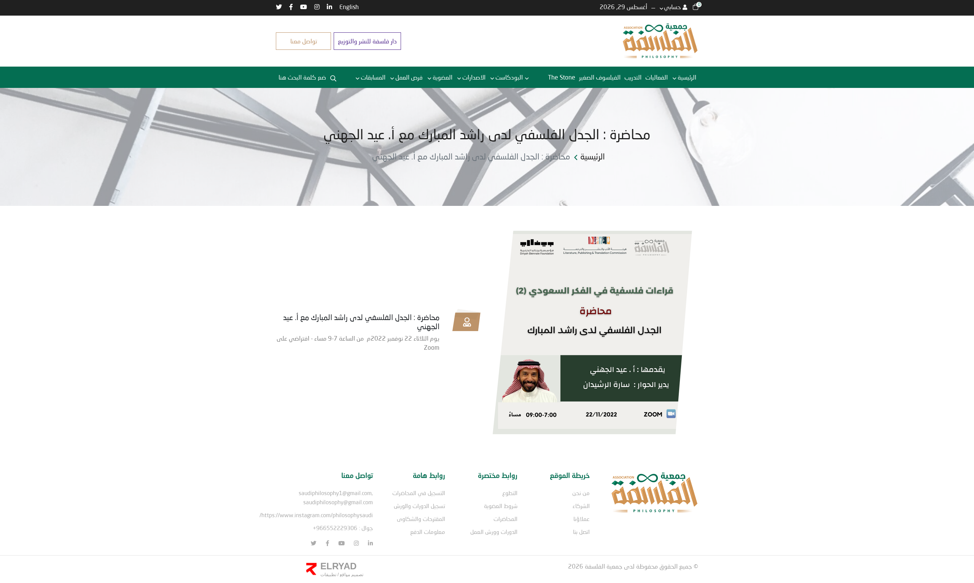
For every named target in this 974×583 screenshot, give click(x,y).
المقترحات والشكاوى (421, 518)
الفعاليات (656, 77)
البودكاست (509, 77)
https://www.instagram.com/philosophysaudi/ (316, 514)
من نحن (581, 492)
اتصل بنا (581, 531)
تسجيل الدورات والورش (419, 505)
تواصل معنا (303, 41)
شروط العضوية (500, 505)
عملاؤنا (581, 518)
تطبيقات (328, 574)
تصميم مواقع (351, 574)
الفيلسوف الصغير (600, 77)
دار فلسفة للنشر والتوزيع (367, 41)
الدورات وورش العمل (493, 531)
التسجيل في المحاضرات (418, 492)
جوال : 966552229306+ (343, 527)
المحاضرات (505, 518)
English (349, 6)
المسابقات (373, 77)
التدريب (632, 77)
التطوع (509, 492)
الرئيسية (687, 77)
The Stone (561, 77)
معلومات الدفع (427, 531)
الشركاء (581, 505)
